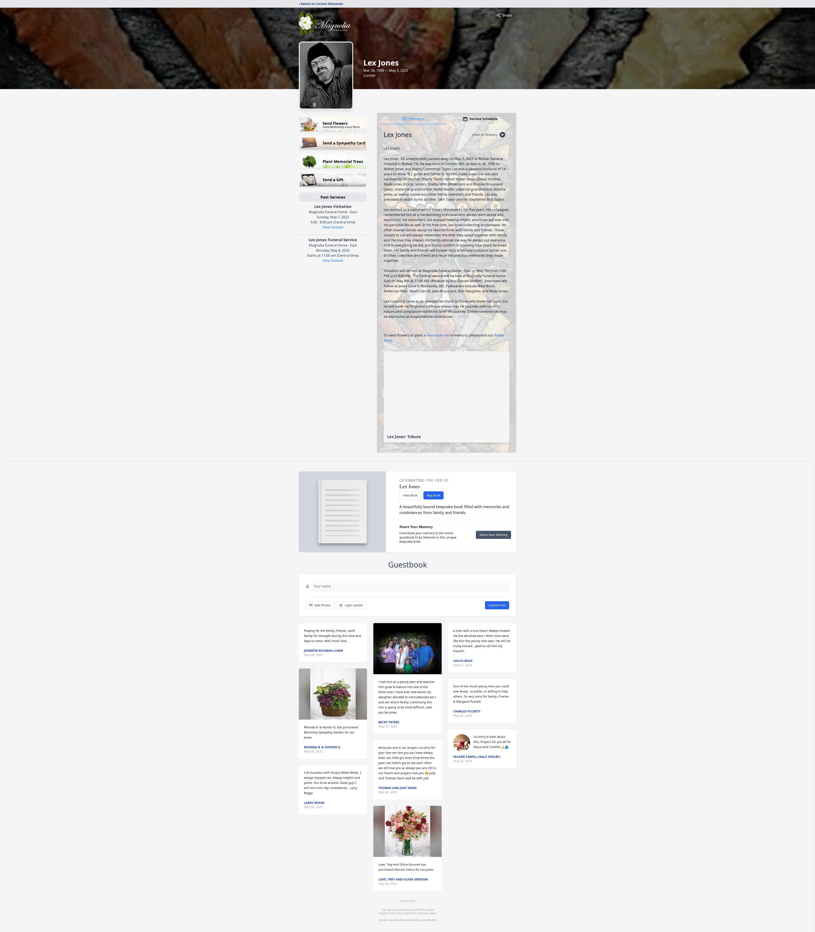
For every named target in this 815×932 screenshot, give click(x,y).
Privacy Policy (395, 913)
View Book (410, 495)
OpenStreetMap (412, 920)
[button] (333, 694)
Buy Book (433, 495)
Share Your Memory (493, 535)
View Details (332, 227)
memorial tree (437, 335)
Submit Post (497, 605)
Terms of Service (419, 913)
